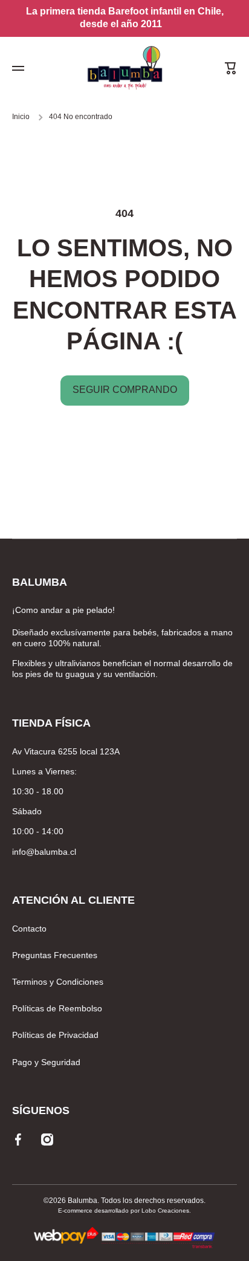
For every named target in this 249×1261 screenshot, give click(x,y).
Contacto (29, 928)
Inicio (21, 116)
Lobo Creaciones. (166, 1210)
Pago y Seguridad (46, 1062)
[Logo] (124, 69)
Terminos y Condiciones (57, 982)
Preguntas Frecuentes (54, 955)
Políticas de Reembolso (57, 1008)
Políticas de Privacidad (55, 1035)
